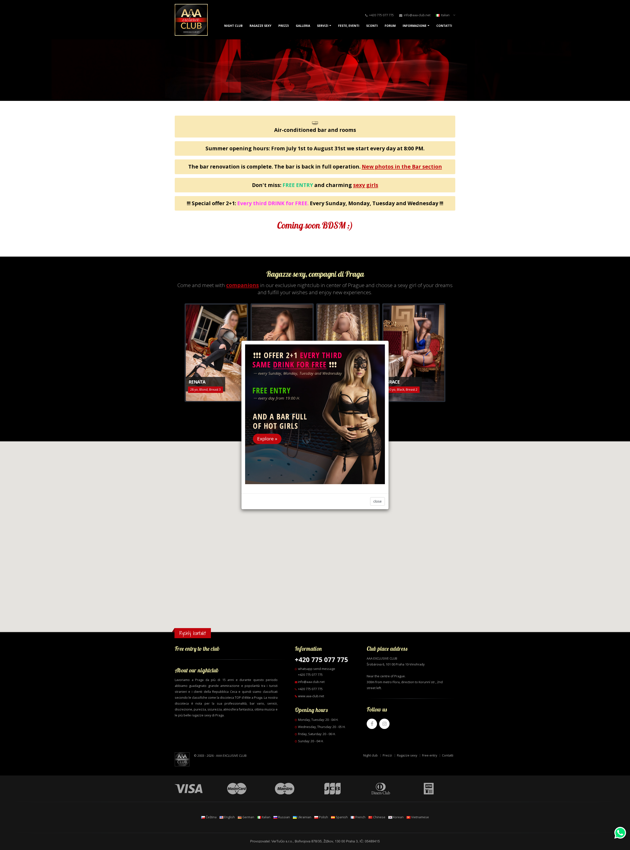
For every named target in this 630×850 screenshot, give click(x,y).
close (377, 501)
